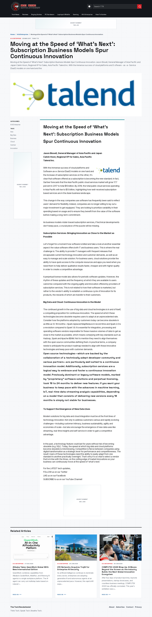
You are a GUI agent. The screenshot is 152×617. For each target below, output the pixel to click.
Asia (11, 132)
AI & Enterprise (87, 14)
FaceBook (61, 475)
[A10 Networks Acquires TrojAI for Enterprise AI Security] (76, 548)
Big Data (13, 135)
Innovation (14, 148)
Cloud (12, 142)
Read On (15, 594)
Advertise (120, 607)
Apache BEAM (67, 338)
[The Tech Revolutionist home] (41, 6)
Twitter (64, 472)
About (111, 607)
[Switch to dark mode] (89, 6)
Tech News (15, 14)
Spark (54, 338)
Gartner (13, 145)
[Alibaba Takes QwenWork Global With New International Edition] (31, 548)
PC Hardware (49, 14)
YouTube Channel (73, 479)
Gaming (76, 14)
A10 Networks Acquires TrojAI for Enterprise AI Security (73, 568)
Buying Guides (36, 14)
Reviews (25, 14)
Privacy (138, 607)
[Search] (139, 6)
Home (12, 34)
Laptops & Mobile (63, 14)
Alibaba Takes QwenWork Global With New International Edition (31, 568)
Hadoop (47, 338)
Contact (129, 607)
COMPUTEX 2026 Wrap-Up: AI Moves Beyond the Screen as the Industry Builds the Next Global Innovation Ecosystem (119, 571)
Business (13, 138)
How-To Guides (101, 14)
